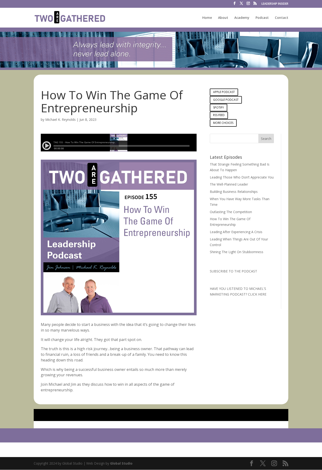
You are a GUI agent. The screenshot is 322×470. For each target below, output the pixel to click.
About (223, 18)
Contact (281, 18)
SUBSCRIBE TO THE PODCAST (233, 271)
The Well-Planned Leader (229, 184)
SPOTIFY (218, 107)
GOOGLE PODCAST (226, 100)
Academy (241, 18)
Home (207, 18)
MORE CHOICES (223, 123)
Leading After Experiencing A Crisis (236, 232)
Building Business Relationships (234, 191)
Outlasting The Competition (231, 212)
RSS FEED (219, 115)
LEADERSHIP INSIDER (274, 4)
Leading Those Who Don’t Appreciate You (242, 177)
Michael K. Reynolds (60, 119)
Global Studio (121, 463)
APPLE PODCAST (224, 92)
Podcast (262, 18)
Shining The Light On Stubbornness (236, 252)
